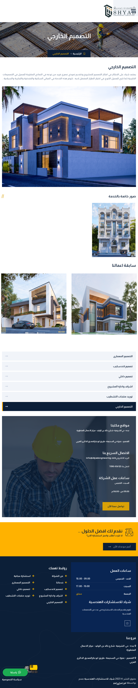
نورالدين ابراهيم (119, 683)
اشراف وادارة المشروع (120, 386)
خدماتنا (59, 582)
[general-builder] (113, 229)
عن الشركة (57, 576)
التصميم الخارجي (124, 406)
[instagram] (127, 623)
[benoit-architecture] (5, 300)
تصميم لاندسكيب (123, 366)
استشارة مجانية (22, 576)
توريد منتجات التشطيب (120, 396)
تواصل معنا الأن (116, 506)
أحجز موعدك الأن (122, 546)
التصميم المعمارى (123, 356)
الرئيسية (77, 53)
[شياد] (119, 11)
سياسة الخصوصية (12, 679)
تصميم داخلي (126, 376)
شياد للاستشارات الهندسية (99, 678)
